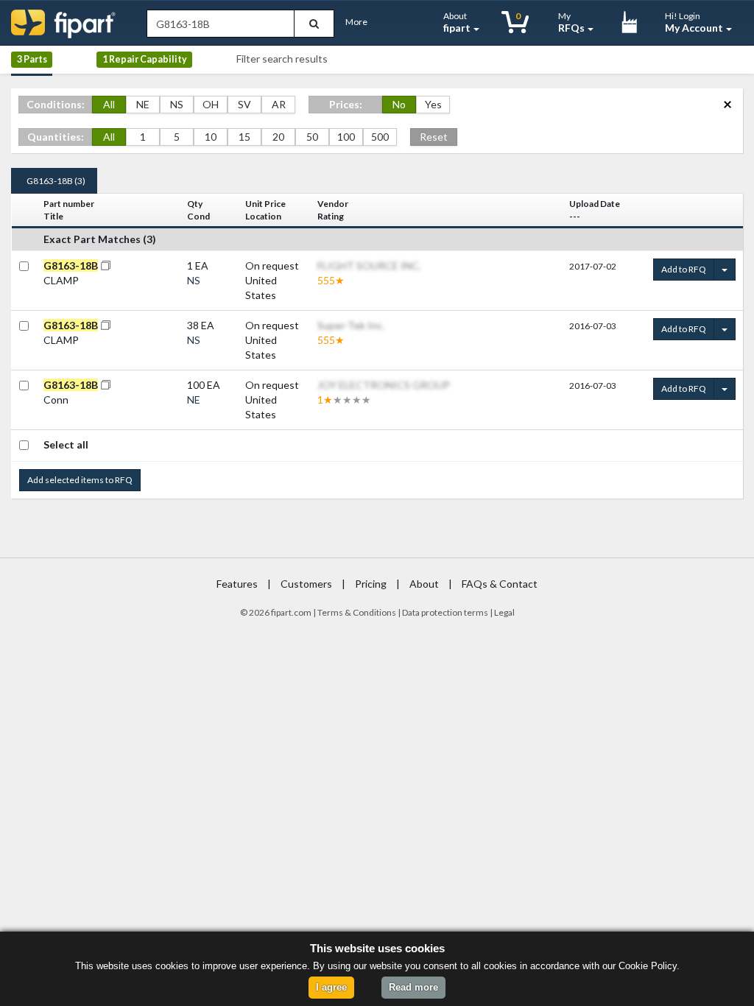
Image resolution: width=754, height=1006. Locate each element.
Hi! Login (694, 22)
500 (380, 136)
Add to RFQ (683, 269)
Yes (433, 104)
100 (346, 136)
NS (176, 104)
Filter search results (282, 58)
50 (312, 136)
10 (210, 136)
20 (278, 136)
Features (237, 583)
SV (244, 104)
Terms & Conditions (356, 612)
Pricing (371, 583)
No (399, 104)
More (356, 21)
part (284, 612)
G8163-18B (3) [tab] (56, 180)
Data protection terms (445, 612)
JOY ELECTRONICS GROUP (383, 385)
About (457, 22)
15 (244, 136)
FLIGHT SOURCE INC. (369, 265)
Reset (434, 136)
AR (279, 104)
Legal (504, 612)
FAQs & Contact (500, 583)
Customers (306, 583)
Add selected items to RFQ (80, 479)
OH (210, 104)
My (571, 22)
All (109, 104)
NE (142, 104)
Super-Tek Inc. (350, 325)
